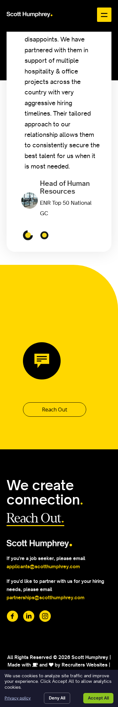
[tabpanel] (60, 127)
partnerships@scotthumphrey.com (46, 598)
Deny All (57, 697)
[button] (54, 409)
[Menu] (104, 15)
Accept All (98, 697)
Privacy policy (18, 698)
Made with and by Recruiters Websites (58, 665)
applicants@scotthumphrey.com (43, 567)
